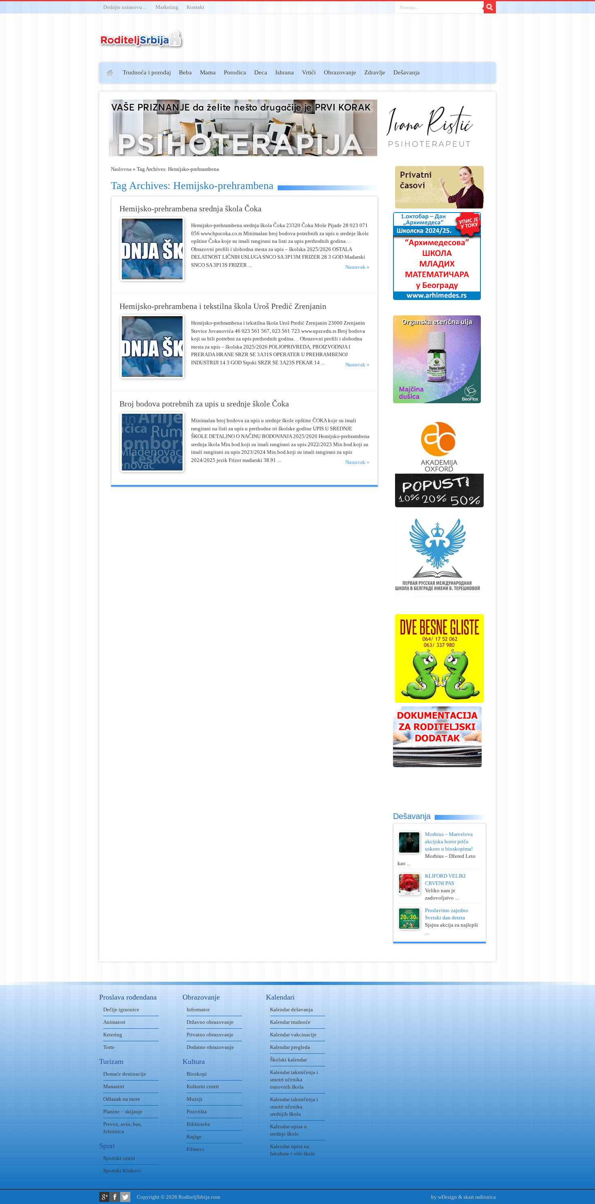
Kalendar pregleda (290, 1047)
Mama (208, 72)
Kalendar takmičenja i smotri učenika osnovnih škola (294, 1079)
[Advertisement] (68, 181)
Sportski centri (119, 1158)
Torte (109, 1047)
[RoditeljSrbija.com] (141, 44)
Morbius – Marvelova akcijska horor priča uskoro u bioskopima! (449, 841)
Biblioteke (198, 1124)
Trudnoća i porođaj (147, 72)
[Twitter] (125, 1197)
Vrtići (309, 72)
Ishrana (284, 72)
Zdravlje (374, 72)
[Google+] (104, 1197)
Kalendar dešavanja (291, 1009)
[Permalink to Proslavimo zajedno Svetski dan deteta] (409, 928)
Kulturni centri (203, 1086)
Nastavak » (357, 267)
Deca (260, 72)
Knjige (194, 1137)
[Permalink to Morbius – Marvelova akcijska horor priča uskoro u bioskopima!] (409, 852)
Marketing (166, 7)
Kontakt (195, 7)
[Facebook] (115, 1197)
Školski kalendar (288, 1060)
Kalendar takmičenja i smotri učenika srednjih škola (294, 1106)
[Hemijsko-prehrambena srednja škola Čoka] (152, 279)
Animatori (114, 1022)
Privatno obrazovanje (210, 1035)
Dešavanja (406, 72)
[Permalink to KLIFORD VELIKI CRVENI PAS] (409, 893)
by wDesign (444, 1197)
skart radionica (479, 1197)
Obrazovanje (340, 72)
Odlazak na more (121, 1099)
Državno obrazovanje (210, 1022)
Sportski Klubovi (122, 1171)
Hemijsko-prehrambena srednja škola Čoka (190, 208)
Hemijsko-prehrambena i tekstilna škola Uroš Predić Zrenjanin (222, 306)
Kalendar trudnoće (290, 1022)
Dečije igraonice (121, 1009)
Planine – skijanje (122, 1111)
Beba (185, 72)
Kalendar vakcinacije (293, 1035)
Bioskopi (197, 1074)
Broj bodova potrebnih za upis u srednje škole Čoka (204, 404)
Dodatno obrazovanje (210, 1047)
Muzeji (194, 1099)
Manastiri (113, 1086)
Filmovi (195, 1149)
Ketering (112, 1035)
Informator (198, 1009)
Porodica (235, 72)
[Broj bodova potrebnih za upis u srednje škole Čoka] (152, 470)
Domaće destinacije (124, 1074)
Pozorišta (197, 1111)
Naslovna (121, 169)
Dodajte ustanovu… (125, 7)
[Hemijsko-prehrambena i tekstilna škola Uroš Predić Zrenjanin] (152, 377)
